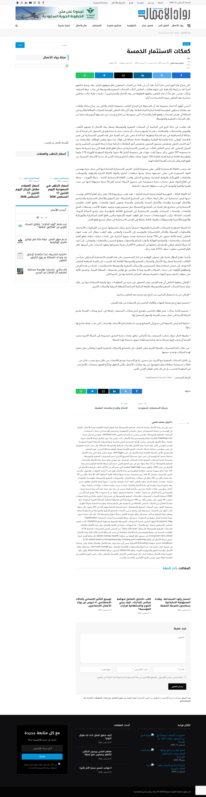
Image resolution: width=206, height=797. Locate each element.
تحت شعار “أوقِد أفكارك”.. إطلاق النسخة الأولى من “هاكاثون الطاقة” (46, 225)
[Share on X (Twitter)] (162, 75)
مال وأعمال (81, 26)
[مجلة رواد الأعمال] (164, 13)
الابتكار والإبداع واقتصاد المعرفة (111, 408)
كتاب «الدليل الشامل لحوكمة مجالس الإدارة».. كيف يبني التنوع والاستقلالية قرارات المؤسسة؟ (134, 604)
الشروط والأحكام (118, 3)
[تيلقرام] (104, 75)
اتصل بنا (140, 3)
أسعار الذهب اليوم (61, 178)
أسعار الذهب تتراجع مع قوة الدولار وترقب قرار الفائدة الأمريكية (172, 753)
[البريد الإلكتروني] (201, 116)
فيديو (131, 3)
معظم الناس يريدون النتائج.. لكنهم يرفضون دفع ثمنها (96, 753)
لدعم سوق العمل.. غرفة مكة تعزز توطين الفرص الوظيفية (46, 240)
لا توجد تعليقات (124, 63)
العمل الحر (163, 26)
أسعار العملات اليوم (31, 178)
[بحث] (17, 25)
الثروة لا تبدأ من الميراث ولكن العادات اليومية (171, 767)
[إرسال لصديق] (123, 75)
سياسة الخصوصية (100, 3)
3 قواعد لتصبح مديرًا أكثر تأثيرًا (95, 768)
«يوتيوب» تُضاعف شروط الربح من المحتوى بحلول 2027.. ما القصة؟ (171, 738)
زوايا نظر (186, 43)
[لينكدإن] (142, 75)
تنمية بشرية (64, 26)
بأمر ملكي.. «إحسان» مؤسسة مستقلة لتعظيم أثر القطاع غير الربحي (47, 271)
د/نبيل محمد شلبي (177, 63)
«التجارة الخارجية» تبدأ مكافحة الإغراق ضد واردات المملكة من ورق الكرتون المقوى (47, 257)
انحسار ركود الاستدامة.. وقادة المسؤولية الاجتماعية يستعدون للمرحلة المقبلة (172, 602)
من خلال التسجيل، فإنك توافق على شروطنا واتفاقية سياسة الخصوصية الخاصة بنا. (40, 766)
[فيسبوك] (201, 93)
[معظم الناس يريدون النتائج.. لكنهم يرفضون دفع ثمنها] (122, 755)
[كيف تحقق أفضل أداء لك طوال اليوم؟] (122, 739)
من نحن (151, 3)
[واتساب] (85, 75)
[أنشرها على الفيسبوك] (181, 75)
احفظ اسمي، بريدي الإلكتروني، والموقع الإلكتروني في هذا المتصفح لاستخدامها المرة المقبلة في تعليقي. (140, 677)
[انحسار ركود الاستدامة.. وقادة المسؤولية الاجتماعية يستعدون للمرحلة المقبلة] (172, 584)
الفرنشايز (96, 26)
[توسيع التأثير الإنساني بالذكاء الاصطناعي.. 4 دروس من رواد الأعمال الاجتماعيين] (93, 584)
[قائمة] (188, 25)
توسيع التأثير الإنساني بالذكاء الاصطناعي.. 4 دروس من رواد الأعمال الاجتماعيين (93, 602)
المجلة (160, 3)
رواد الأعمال (177, 26)
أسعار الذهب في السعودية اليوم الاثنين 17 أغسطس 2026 (57, 191)
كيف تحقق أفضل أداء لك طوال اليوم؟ (95, 737)
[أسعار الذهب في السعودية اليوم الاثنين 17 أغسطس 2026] (56, 168)
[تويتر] (201, 101)
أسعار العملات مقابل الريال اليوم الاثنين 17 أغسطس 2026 (27, 191)
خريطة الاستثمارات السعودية (153, 408)
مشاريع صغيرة (114, 26)
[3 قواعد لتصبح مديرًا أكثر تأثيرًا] (122, 772)
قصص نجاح (147, 26)
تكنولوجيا (131, 26)
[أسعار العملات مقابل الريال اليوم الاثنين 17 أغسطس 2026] (27, 168)
